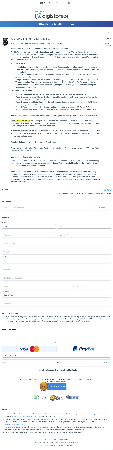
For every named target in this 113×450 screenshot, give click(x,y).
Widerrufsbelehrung (60, 381)
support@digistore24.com (14, 424)
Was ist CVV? (107, 362)
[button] (51, 226)
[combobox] (56, 269)
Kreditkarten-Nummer (8, 356)
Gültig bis (5, 362)
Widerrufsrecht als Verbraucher (23, 416)
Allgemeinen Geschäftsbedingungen (80, 379)
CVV (58, 362)
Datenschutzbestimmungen (47, 414)
